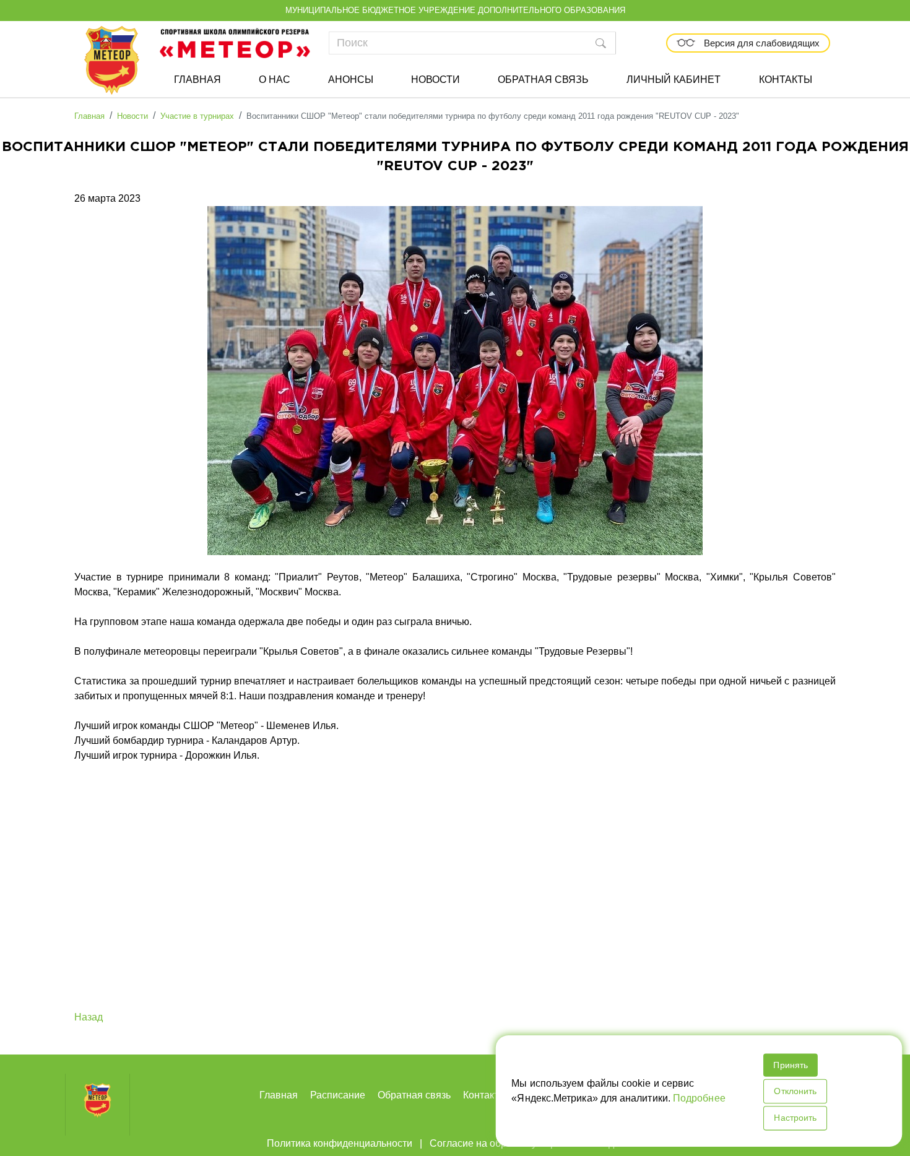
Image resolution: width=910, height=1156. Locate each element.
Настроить (794, 1118)
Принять (790, 1065)
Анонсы (350, 79)
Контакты (785, 79)
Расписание (337, 1095)
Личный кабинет (673, 79)
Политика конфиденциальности (339, 1143)
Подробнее (699, 1098)
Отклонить (794, 1091)
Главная (197, 79)
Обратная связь (543, 79)
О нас (274, 79)
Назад (88, 1017)
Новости (435, 79)
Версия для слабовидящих (760, 43)
